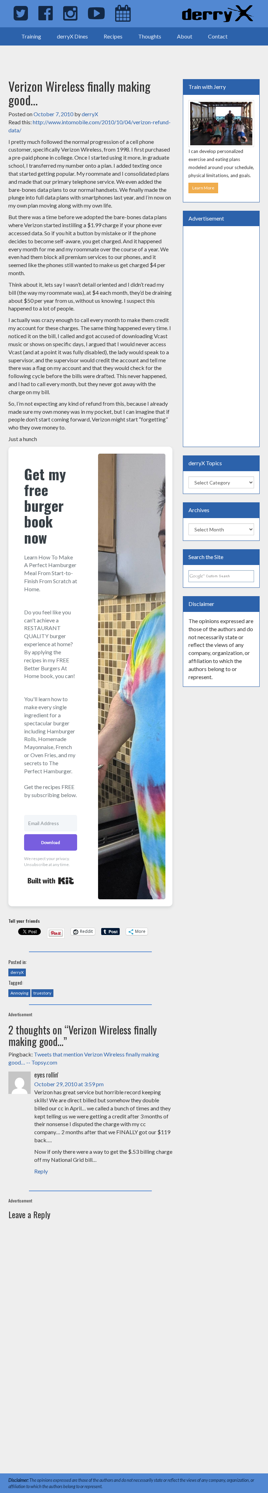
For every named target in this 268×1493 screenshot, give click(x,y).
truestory (42, 993)
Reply (41, 1171)
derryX (90, 114)
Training (31, 36)
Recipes (113, 36)
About (184, 36)
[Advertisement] (81, 56)
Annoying (19, 993)
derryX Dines (72, 36)
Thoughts (149, 36)
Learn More (203, 187)
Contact (218, 36)
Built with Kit (51, 880)
